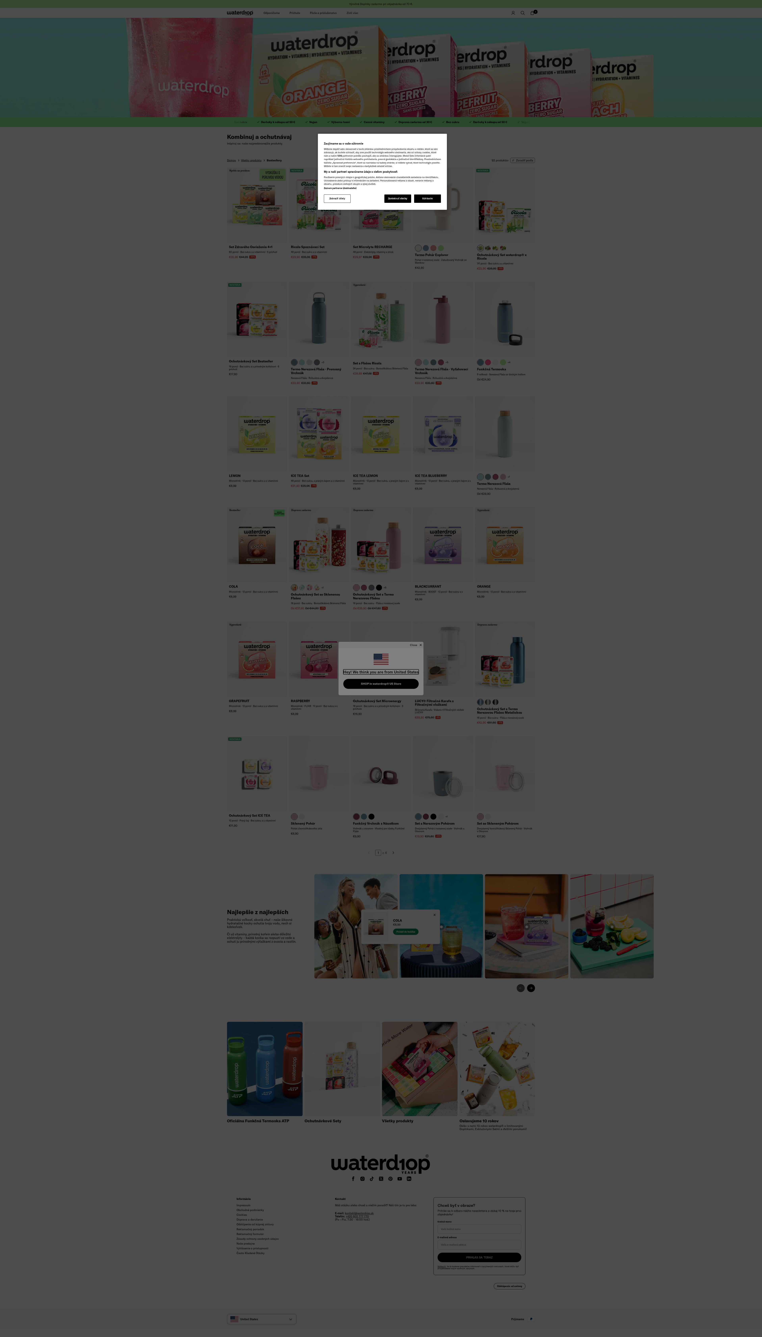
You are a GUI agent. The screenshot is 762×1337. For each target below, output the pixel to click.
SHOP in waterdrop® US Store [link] (381, 683)
